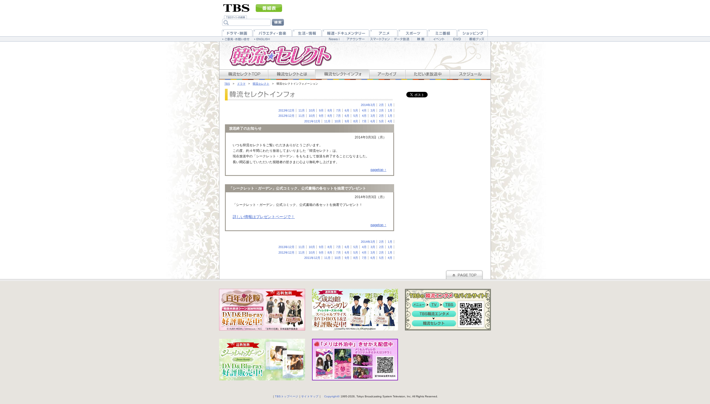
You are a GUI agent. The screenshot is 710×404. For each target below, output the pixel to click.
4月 (364, 110)
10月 (312, 110)
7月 (338, 110)
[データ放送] (402, 39)
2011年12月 (312, 121)
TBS (227, 83)
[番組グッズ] (476, 39)
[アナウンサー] (355, 39)
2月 (381, 105)
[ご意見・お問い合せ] (236, 39)
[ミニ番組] (442, 32)
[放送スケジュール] (470, 74)
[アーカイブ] (387, 74)
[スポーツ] (412, 32)
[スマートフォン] (380, 39)
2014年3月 (368, 105)
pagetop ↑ (378, 170)
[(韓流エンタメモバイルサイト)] (448, 309)
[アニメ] (383, 32)
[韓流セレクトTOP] (243, 74)
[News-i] (334, 39)
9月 (321, 110)
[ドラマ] (237, 32)
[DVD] (457, 39)
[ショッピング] (472, 32)
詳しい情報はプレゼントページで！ (264, 216)
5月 (355, 110)
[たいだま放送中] (427, 74)
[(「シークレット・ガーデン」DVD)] (262, 359)
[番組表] (269, 8)
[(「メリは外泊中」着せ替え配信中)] (355, 359)
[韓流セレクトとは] (291, 74)
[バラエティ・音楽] (272, 32)
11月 (301, 110)
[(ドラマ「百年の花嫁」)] (262, 309)
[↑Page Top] (464, 274)
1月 (390, 105)
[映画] (421, 39)
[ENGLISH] (263, 39)
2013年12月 (286, 110)
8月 (330, 110)
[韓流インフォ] (342, 74)
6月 (347, 110)
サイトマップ (310, 396)
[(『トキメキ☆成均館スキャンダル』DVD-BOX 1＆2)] (355, 309)
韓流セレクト (261, 83)
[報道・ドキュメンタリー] (345, 32)
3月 (373, 110)
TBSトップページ (286, 396)
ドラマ (241, 83)
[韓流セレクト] (277, 55)
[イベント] (439, 39)
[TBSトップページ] (236, 7)
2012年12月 (286, 115)
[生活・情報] (306, 32)
